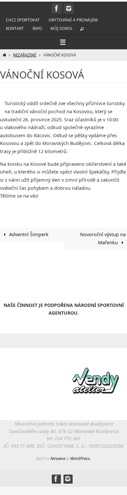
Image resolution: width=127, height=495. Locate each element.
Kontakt (15, 28)
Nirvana (57, 458)
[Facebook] (56, 8)
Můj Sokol (61, 28)
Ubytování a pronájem (73, 20)
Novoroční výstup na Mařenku (103, 238)
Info (37, 28)
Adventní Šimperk (28, 234)
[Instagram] (69, 8)
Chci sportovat (23, 20)
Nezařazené (24, 55)
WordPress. (80, 458)
